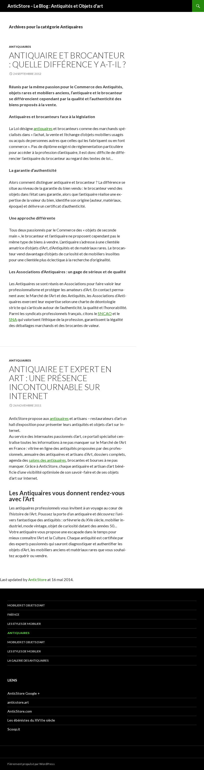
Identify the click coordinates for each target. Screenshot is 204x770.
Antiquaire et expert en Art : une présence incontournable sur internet (60, 382)
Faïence (13, 614)
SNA (13, 319)
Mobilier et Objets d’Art (26, 605)
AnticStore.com (19, 711)
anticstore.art (18, 702)
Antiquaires (20, 46)
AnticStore (37, 579)
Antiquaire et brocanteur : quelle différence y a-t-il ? (67, 59)
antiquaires (43, 128)
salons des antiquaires (47, 460)
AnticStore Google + (23, 693)
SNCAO (105, 313)
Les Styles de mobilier (24, 624)
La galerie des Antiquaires (28, 660)
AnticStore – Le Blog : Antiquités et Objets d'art (55, 6)
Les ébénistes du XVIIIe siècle (31, 720)
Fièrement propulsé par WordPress (31, 764)
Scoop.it (13, 729)
